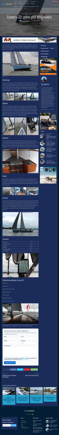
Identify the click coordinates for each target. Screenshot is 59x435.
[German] (57, 1)
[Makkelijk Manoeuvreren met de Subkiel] (42, 155)
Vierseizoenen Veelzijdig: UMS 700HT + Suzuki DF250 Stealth (51, 150)
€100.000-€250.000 (49, 141)
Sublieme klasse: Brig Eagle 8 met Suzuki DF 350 (51, 162)
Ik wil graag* (23, 341)
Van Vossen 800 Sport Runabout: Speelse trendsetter (53, 421)
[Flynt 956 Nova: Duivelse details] (47, 429)
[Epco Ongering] (20, 21)
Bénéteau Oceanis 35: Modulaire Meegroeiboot (9, 376)
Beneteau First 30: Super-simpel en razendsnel (54, 426)
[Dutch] (53, 1)
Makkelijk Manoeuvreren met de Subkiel (51, 156)
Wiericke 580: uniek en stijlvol (37, 421)
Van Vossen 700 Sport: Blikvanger (37, 424)
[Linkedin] (57, 5)
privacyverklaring (25, 359)
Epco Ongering (26, 21)
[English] (54, 1)
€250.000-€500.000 (24, 13)
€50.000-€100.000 (49, 133)
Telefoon (5, 341)
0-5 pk (31, 13)
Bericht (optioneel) (7, 345)
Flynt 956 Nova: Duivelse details (54, 429)
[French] (56, 1)
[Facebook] (53, 5)
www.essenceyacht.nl (10, 301)
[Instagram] (55, 5)
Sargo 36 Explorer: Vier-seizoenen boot (37, 431)
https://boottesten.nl (44, 85)
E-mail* (22, 336)
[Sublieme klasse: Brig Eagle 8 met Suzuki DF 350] (42, 161)
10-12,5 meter (36, 13)
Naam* (5, 336)
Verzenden (13, 425)
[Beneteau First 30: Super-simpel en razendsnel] (47, 425)
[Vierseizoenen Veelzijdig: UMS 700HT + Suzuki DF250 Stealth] (42, 149)
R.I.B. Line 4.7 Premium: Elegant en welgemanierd (38, 428)
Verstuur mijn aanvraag (9, 362)
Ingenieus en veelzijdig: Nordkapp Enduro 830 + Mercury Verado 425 (50, 144)
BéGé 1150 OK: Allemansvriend (31, 375)
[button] (38, 1)
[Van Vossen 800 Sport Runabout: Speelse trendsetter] (47, 421)
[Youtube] (32, 414)
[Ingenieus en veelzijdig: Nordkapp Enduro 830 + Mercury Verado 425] (42, 143)
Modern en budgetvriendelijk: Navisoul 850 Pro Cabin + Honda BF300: (51, 137)
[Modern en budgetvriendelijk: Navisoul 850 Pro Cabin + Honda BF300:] (42, 135)
